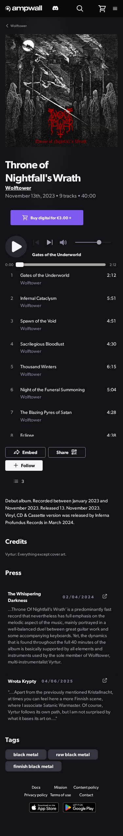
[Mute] (63, 242)
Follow (28, 465)
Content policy (86, 787)
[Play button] (16, 246)
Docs (36, 787)
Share (62, 452)
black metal (25, 754)
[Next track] (49, 242)
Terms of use (60, 794)
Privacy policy (36, 794)
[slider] (99, 242)
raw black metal (73, 754)
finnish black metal (33, 766)
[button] (61, 90)
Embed (29, 452)
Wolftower (18, 187)
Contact (86, 794)
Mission (60, 787)
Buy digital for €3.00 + (51, 217)
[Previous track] (36, 242)
